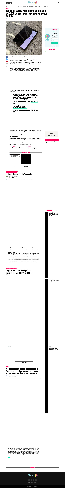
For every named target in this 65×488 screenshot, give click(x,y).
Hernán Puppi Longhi (13, 19)
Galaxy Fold (22, 144)
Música (21, 6)
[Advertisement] (26, 81)
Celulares (18, 144)
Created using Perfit (54, 46)
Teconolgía (30, 144)
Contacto (29, 482)
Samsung (26, 144)
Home (18, 6)
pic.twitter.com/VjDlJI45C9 (20, 107)
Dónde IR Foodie (37, 6)
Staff (32, 482)
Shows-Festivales (25, 6)
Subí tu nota (45, 6)
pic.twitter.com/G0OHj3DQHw (20, 99)
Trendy (42, 6)
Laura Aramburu (12, 177)
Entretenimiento (31, 6)
